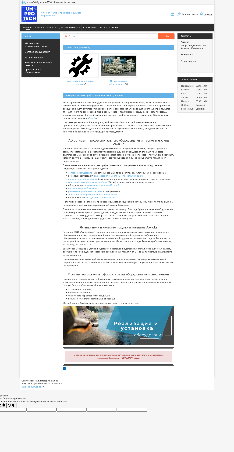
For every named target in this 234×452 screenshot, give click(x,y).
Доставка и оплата (70, 27)
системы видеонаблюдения (82, 188)
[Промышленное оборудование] (118, 65)
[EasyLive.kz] (29, 14)
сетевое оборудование (80, 172)
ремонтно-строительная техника (85, 191)
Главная (27, 27)
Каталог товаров (44, 27)
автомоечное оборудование (83, 179)
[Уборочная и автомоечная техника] (80, 65)
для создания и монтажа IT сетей (101, 185)
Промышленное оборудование (33, 71)
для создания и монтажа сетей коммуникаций (118, 175)
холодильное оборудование (100, 197)
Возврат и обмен (108, 27)
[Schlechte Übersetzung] (12, 405)
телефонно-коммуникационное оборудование (92, 194)
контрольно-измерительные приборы (88, 182)
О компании (89, 27)
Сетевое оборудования (37, 51)
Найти (166, 36)
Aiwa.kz (92, 118)
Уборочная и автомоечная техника (36, 44)
